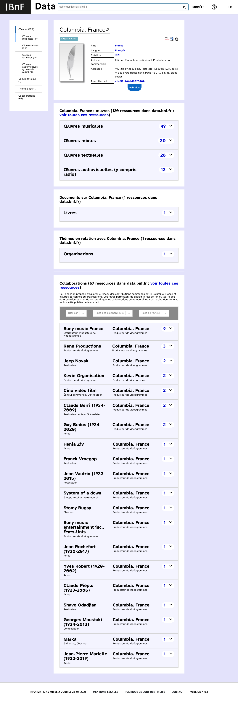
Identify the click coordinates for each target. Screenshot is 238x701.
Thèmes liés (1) (27, 88)
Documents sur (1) (27, 80)
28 (163, 155)
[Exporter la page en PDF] (166, 40)
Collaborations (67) (26, 97)
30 (163, 141)
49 (163, 126)
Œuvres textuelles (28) (29, 56)
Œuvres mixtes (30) (30, 46)
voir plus (134, 87)
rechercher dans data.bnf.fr (73, 6)
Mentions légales (105, 692)
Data (45, 7)
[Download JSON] (176, 40)
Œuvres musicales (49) (30, 37)
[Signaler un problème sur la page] (107, 30)
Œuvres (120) (26, 29)
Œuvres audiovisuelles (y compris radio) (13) (30, 68)
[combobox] (123, 7)
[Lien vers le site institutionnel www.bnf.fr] (15, 7)
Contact (178, 692)
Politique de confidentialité (145, 692)
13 (163, 170)
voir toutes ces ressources (84, 115)
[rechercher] (184, 6)
